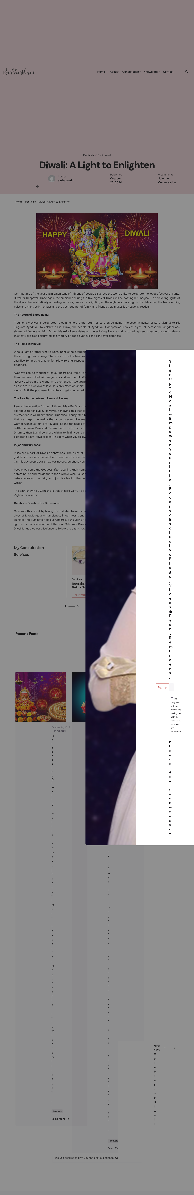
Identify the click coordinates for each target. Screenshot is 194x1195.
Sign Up (162, 687)
